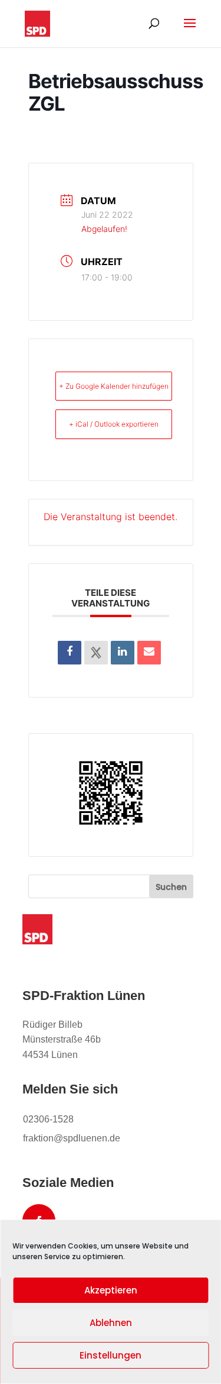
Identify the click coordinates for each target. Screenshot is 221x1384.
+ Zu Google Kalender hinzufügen (114, 386)
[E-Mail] (149, 652)
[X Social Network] (96, 652)
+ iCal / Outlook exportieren (114, 424)
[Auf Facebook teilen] (69, 652)
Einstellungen (110, 1355)
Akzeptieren (110, 1290)
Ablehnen (111, 1323)
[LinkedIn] (122, 652)
